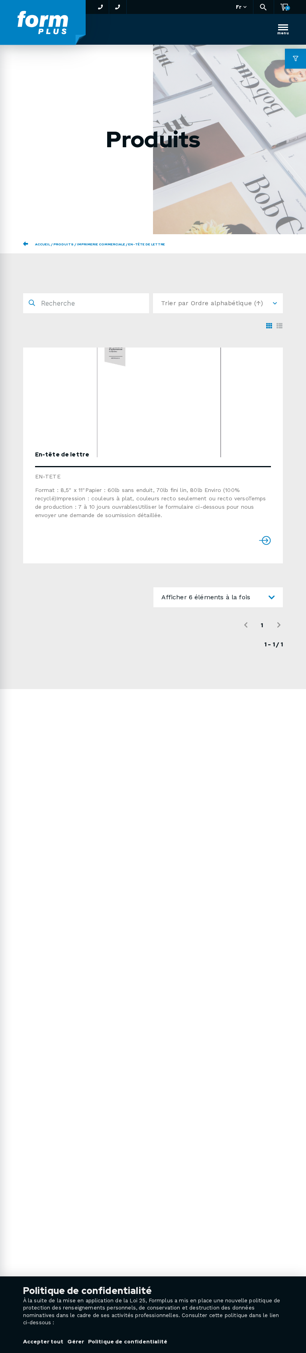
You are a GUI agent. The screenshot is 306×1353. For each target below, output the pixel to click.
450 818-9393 (100, 7)
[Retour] (25, 244)
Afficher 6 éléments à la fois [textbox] (205, 597)
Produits (63, 244)
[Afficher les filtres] (295, 59)
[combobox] (218, 597)
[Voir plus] (159, 402)
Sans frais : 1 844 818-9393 (118, 7)
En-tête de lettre (62, 454)
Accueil (42, 244)
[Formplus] (43, 23)
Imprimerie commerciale (101, 244)
